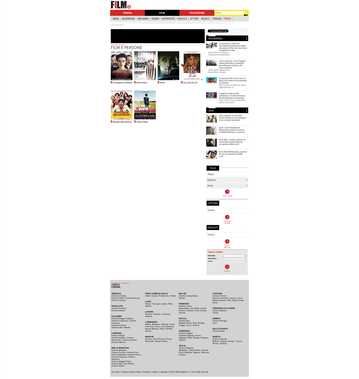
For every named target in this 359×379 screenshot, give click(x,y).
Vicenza (223, 343)
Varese (148, 331)
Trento (215, 313)
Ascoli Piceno (159, 339)
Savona (148, 316)
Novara (182, 310)
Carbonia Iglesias (186, 335)
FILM (162, 12)
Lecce (188, 325)
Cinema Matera (118, 310)
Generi (155, 18)
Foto (227, 18)
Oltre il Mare (142, 122)
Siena (215, 302)
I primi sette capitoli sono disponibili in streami (219, 71)
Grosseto (224, 298)
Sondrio (169, 329)
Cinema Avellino (118, 338)
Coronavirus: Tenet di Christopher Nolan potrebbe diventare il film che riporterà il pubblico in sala (233, 46)
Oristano (204, 338)
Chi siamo (115, 372)
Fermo (169, 339)
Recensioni (128, 18)
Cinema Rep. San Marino (122, 363)
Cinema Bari (184, 321)
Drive (162, 83)
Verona (215, 343)
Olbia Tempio (194, 338)
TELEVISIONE (196, 12)
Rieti (170, 304)
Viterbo (148, 306)
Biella (197, 308)
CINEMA (127, 12)
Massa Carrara (219, 300)
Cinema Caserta (129, 340)
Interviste (168, 18)
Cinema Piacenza (119, 357)
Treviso (238, 341)
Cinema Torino (185, 306)
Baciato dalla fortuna (122, 122)
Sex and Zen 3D (190, 83)
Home (113, 25)
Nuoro (198, 335)
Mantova (170, 326)
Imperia (156, 314)
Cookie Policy (134, 372)
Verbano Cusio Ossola (196, 310)
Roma (147, 304)
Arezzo (215, 298)
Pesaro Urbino (161, 341)
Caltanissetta (194, 350)
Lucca (239, 298)
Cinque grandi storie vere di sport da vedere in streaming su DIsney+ (233, 80)
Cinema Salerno (118, 342)
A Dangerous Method (122, 83)
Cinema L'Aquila (118, 296)
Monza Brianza (151, 329)
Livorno (232, 298)
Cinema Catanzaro (119, 321)
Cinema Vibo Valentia (120, 327)
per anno (143, 18)
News (116, 18)
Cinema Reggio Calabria (122, 318)
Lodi (163, 326)
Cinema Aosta (218, 331)
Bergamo (156, 324)
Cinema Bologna (118, 350)
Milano (148, 324)
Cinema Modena (118, 354)
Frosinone (156, 304)
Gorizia (154, 296)
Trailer (216, 18)
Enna (181, 352)
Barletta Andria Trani (188, 323)
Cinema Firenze (219, 296)
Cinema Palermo (186, 348)
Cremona (149, 326)
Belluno (215, 341)
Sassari (182, 340)
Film (117, 25)
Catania (204, 350)
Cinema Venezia (219, 339)
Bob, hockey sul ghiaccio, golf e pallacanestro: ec (232, 86)
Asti (191, 308)
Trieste (173, 296)
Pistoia (235, 300)
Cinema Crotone (118, 325)
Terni (214, 323)
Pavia (162, 329)
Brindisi (201, 323)
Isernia (182, 298)
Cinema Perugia (219, 321)
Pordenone (164, 296)
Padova (223, 341)
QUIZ (211, 110)
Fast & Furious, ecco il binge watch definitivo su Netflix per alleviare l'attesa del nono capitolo (232, 64)
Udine (147, 296)
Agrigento (183, 350)
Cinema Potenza (118, 308)
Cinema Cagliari (186, 333)
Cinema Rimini (117, 366)
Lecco (157, 326)
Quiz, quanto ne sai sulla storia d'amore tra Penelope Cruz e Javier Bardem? (232, 117)
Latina (164, 304)
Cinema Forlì (132, 352)
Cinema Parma (134, 354)
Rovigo (231, 341)
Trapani (182, 354)
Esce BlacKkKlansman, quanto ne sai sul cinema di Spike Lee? (233, 154)
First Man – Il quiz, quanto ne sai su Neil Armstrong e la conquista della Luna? (232, 142)
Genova (148, 314)
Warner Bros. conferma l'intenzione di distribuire (219, 53)
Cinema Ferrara (118, 352)
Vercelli (182, 313)
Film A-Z (182, 18)
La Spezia (165, 314)
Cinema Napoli (118, 335)
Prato (241, 300)
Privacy (125, 372)
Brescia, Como (167, 324)
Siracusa (205, 352)
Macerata (149, 341)
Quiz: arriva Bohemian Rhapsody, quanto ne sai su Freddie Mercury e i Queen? (232, 130)
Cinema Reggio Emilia (121, 361)
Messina (188, 352)
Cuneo (203, 308)
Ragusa (196, 352)
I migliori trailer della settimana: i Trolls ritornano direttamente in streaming (232, 95)
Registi (205, 18)
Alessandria (184, 308)
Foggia (182, 325)
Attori (194, 18)
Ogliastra (183, 338)
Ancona (148, 339)
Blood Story (142, 83)
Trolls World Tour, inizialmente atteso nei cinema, (232, 101)
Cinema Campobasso (188, 296)
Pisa (229, 300)
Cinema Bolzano (219, 310)
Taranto (196, 325)
